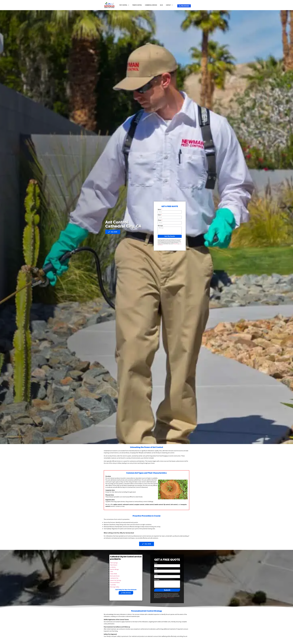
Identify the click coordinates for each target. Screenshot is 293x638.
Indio (111, 571)
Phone (159, 220)
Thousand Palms (115, 582)
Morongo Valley (114, 587)
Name (159, 209)
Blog (161, 5)
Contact (168, 5)
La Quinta (113, 567)
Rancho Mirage (114, 569)
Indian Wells (113, 574)
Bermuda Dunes (114, 576)
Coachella (113, 585)
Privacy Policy (163, 597)
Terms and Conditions (170, 597)
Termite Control (137, 5)
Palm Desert (113, 565)
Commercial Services (151, 5)
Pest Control (123, 5)
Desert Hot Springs (115, 580)
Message (160, 225)
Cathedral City (114, 578)
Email (159, 215)
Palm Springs (114, 563)
